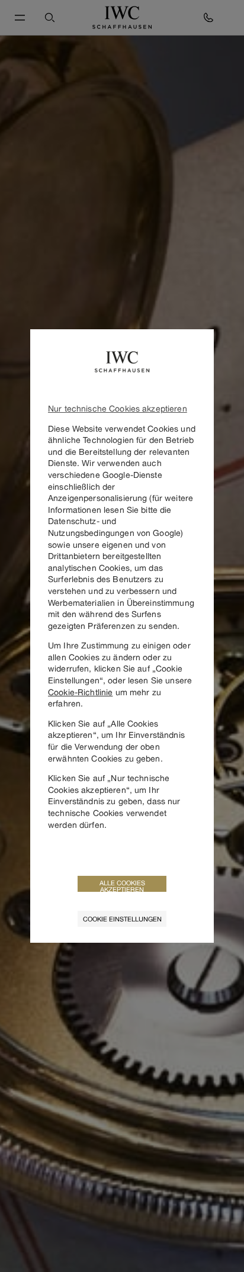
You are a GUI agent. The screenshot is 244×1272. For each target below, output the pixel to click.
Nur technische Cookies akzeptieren (117, 408)
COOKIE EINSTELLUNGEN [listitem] (122, 919)
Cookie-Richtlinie (80, 692)
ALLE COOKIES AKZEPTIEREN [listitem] (122, 885)
